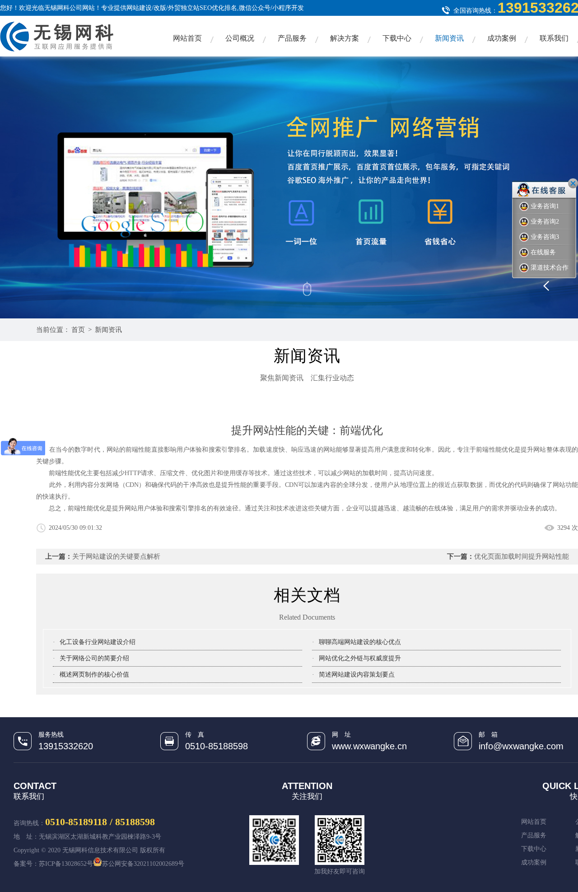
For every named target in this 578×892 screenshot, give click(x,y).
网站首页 (187, 38)
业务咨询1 (545, 206)
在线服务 (543, 252)
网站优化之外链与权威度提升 (360, 658)
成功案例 (501, 38)
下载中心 (396, 38)
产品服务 (292, 38)
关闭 (573, 183)
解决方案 (344, 38)
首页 (78, 329)
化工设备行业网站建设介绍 (97, 642)
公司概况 (239, 38)
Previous (559, 282)
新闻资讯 (449, 38)
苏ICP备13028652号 (66, 863)
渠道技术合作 (550, 267)
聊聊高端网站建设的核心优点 (360, 642)
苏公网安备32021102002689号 (143, 863)
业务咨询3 (545, 237)
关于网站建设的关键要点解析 (116, 556)
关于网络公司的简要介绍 (94, 658)
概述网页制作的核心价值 (94, 674)
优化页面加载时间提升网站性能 (521, 556)
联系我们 (554, 38)
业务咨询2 (545, 221)
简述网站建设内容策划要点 (357, 674)
